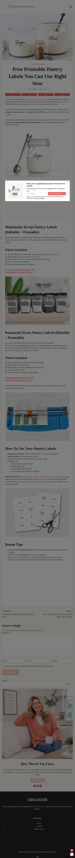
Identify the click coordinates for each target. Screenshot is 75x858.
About (39, 823)
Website (55, 661)
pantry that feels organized (37, 99)
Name (6, 661)
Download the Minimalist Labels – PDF (20, 270)
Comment (6, 633)
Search (4, 681)
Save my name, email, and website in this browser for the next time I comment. (29, 666)
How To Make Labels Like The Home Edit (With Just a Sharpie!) (58, 614)
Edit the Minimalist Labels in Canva (18, 272)
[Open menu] (70, 7)
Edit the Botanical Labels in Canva (18, 380)
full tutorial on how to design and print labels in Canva (49, 477)
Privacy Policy (39, 829)
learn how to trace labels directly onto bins (32, 482)
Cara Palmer (33, 89)
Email (29, 661)
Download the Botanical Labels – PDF (19, 378)
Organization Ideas (37, 64)
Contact (39, 826)
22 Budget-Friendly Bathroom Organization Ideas (17, 614)
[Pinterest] (37, 856)
